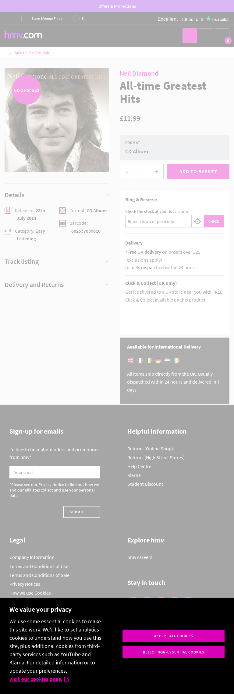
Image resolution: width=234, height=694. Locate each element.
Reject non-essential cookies (173, 652)
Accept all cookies (173, 636)
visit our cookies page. (35, 678)
